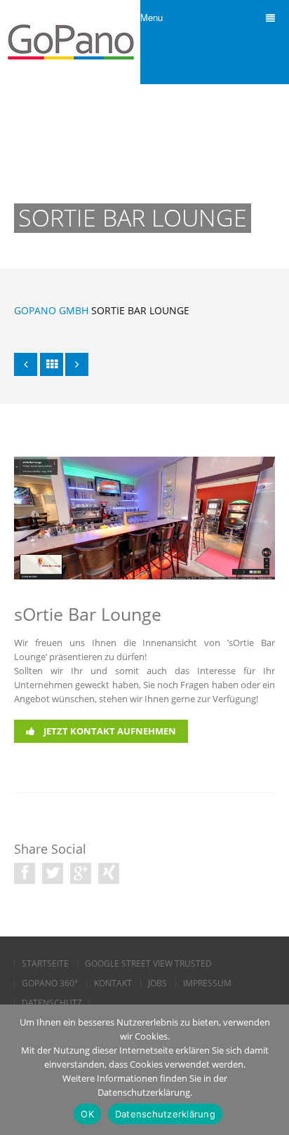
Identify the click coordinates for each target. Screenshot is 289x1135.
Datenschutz (52, 1003)
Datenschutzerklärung (165, 1114)
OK (87, 1114)
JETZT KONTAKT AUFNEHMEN (108, 731)
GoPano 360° (50, 983)
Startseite (45, 964)
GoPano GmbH (51, 310)
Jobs (157, 983)
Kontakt (113, 983)
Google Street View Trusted (148, 964)
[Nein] (271, 1070)
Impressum (207, 983)
